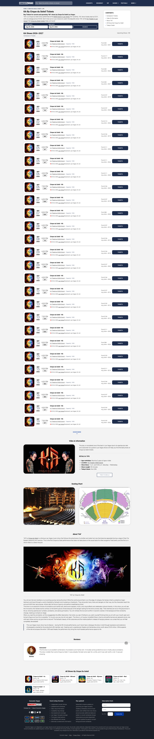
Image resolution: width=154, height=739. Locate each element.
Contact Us (27, 708)
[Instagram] (35, 712)
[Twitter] (37, 712)
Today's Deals (111, 25)
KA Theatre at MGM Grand (57, 44)
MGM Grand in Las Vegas (62, 17)
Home (25, 8)
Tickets (120, 44)
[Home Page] (26, 3)
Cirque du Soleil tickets (38, 21)
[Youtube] (32, 712)
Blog (70, 735)
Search (85, 27)
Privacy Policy (76, 735)
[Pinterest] (40, 712)
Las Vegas (61, 46)
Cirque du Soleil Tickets (34, 8)
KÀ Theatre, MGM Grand (95, 463)
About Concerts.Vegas (38, 708)
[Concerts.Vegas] (34, 704)
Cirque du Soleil (55, 41)
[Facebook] (29, 712)
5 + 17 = (104, 714)
